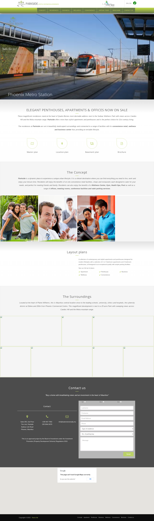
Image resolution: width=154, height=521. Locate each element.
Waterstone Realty (108, 3)
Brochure (116, 10)
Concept (42, 10)
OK (90, 479)
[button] (77, 489)
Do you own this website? (67, 479)
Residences (54, 10)
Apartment (84, 272)
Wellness (77, 10)
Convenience (90, 10)
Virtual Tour (104, 10)
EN (127, 3)
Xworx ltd (35, 517)
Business (65, 10)
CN (130, 3)
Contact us (128, 10)
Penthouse (104, 272)
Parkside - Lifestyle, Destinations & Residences (40, 4)
